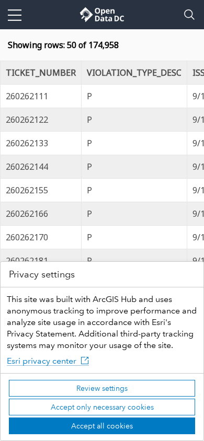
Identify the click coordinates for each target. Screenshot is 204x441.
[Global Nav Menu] (14, 14)
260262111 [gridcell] (27, 96)
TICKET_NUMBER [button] (41, 72)
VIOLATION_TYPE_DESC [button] (134, 72)
